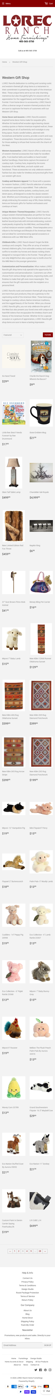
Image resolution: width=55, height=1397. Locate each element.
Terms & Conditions (27, 1285)
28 (40, 1251)
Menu (8, 3)
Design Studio (28, 1289)
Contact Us (27, 1278)
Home (4, 62)
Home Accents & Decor (14, 1362)
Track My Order (27, 1325)
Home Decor (27, 1318)
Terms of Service (27, 1296)
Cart (51, 3)
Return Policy (27, 1300)
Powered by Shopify (26, 1381)
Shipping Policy (27, 1321)
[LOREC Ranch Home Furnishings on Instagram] (50, 1370)
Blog (27, 1314)
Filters (48, 335)
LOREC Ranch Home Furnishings (30, 1378)
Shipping (29, 1362)
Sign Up (47, 1345)
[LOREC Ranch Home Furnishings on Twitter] (35, 1370)
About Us (28, 1310)
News (25, 1365)
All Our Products (41, 1362)
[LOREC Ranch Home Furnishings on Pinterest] (45, 1370)
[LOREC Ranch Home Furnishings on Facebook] (40, 1370)
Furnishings (23, 1358)
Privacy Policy (27, 1282)
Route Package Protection (27, 1293)
